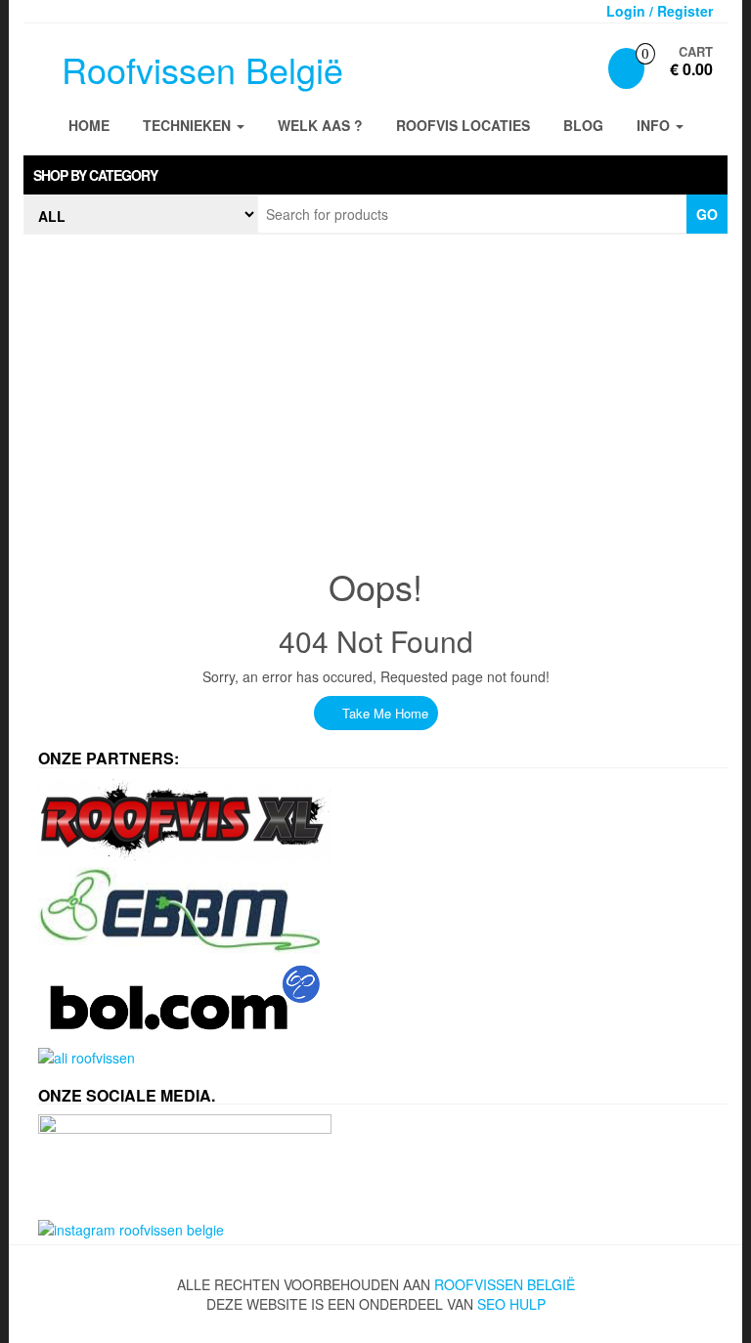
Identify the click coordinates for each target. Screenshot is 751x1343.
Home (89, 125)
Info (655, 125)
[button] (375, 175)
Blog (583, 125)
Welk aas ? (320, 125)
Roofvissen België (202, 69)
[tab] (375, 175)
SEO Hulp (511, 1304)
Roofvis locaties (463, 125)
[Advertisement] (375, 391)
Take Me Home (383, 713)
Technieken (189, 125)
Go (707, 214)
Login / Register (659, 11)
